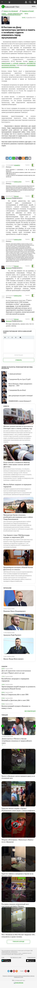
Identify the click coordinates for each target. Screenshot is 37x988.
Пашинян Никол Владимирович (14, 611)
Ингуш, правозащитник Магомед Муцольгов (15, 14)
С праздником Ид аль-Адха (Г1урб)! (20, 379)
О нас (3, 957)
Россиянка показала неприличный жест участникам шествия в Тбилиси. (15, 905)
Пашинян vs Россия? (27, 11)
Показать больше (18, 941)
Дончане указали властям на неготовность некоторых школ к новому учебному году (18, 427)
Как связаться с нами (15, 957)
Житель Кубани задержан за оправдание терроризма (17, 485)
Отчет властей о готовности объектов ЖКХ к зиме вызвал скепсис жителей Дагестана (16, 464)
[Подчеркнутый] (12, 337)
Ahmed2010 (17, 165)
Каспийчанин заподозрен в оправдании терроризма (15, 679)
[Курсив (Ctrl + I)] (8, 337)
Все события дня (30, 711)
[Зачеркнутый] (16, 337)
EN (5, 1)
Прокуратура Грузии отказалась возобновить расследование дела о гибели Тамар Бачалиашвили (18, 517)
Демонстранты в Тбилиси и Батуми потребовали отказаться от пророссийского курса (17, 741)
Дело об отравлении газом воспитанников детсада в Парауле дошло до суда (16, 672)
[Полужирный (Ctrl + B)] (5, 337)
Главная (4, 13)
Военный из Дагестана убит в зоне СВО (15, 700)
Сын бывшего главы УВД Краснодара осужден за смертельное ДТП (16, 536)
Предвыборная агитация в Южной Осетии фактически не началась (18, 568)
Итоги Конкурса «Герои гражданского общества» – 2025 (20, 384)
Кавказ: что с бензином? (10, 11)
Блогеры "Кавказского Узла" (15, 13)
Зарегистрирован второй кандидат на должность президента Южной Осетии (18, 687)
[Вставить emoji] (20, 337)
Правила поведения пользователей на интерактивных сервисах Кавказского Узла (18, 976)
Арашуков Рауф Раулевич (12, 635)
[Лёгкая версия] (9, 2)
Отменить (18, 360)
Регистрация (18, 355)
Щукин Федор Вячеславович (13, 659)
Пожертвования (31, 957)
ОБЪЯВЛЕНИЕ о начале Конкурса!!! (20, 401)
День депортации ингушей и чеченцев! (21, 395)
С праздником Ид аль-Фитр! (17, 390)
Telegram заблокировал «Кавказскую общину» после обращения (18, 841)
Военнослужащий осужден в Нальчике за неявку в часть (16, 707)
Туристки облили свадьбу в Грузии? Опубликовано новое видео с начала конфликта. (18, 809)
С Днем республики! (15, 374)
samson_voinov (17, 181)
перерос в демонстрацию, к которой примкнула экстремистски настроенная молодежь (18, 63)
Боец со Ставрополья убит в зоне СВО (15, 694)
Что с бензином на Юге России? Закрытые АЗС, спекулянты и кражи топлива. (18, 935)
